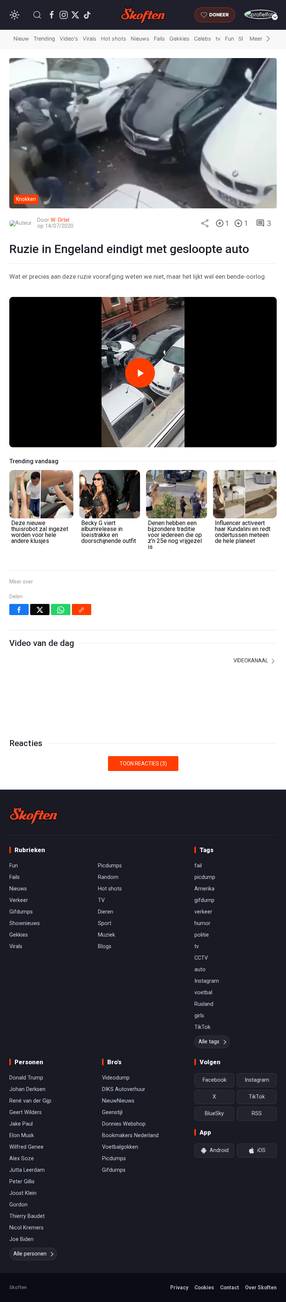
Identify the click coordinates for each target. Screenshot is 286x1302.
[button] (37, 14)
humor (202, 923)
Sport (104, 923)
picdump (204, 877)
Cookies (204, 1287)
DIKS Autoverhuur (123, 1089)
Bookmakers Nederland (130, 1135)
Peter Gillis (22, 1181)
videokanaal (251, 660)
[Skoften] (33, 815)
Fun (229, 38)
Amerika (204, 889)
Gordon (18, 1205)
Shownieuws (24, 923)
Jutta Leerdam (27, 1170)
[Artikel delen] (205, 223)
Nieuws (140, 38)
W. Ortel (60, 220)
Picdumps (110, 866)
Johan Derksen (27, 1089)
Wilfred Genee (26, 1147)
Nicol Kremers (26, 1228)
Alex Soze (21, 1158)
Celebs (202, 38)
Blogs (104, 946)
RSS (257, 1113)
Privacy (179, 1287)
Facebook (214, 1080)
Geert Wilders (25, 1112)
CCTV (201, 958)
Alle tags (208, 1042)
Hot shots (113, 38)
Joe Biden (21, 1239)
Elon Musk (21, 1135)
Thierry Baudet (27, 1216)
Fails (159, 38)
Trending (44, 38)
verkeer (203, 912)
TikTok (202, 1027)
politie (201, 935)
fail (198, 866)
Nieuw (21, 38)
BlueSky (214, 1113)
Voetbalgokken (120, 1147)
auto (200, 969)
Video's (69, 38)
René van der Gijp (30, 1101)
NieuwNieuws (118, 1101)
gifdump (204, 900)
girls (199, 1016)
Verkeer (18, 900)
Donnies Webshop (124, 1124)
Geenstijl (112, 1112)
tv (218, 38)
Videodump (116, 1078)
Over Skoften (261, 1287)
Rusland (203, 1004)
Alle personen (30, 1254)
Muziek (106, 935)
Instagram (206, 981)
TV (101, 900)
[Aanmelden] (260, 14)
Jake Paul (21, 1124)
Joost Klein (22, 1193)
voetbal (203, 992)
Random (108, 877)
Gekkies (179, 38)
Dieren (105, 912)
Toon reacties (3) (143, 764)
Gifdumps (21, 912)
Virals (89, 38)
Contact (229, 1287)
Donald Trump (26, 1078)
